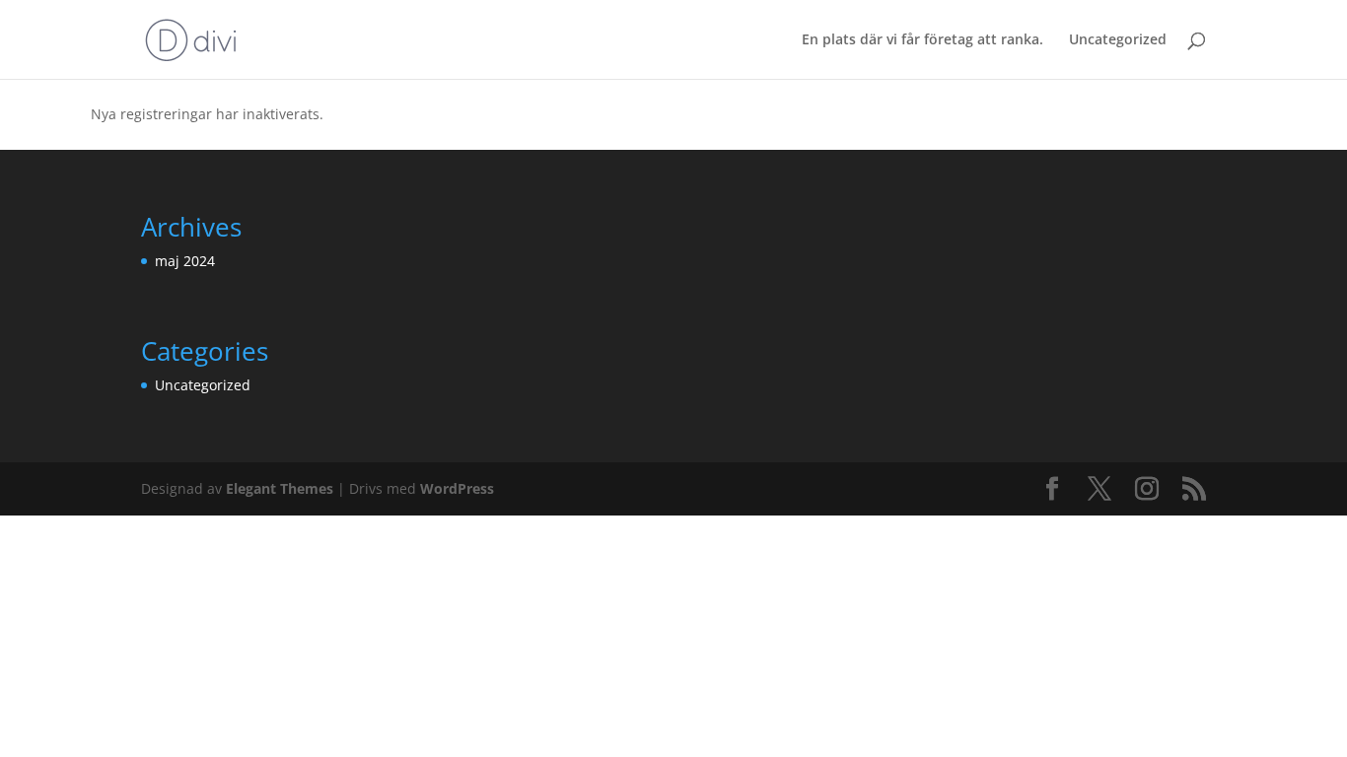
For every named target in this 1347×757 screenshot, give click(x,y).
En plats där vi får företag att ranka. (922, 40)
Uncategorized (1118, 40)
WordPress (457, 488)
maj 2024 (185, 260)
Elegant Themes (279, 488)
